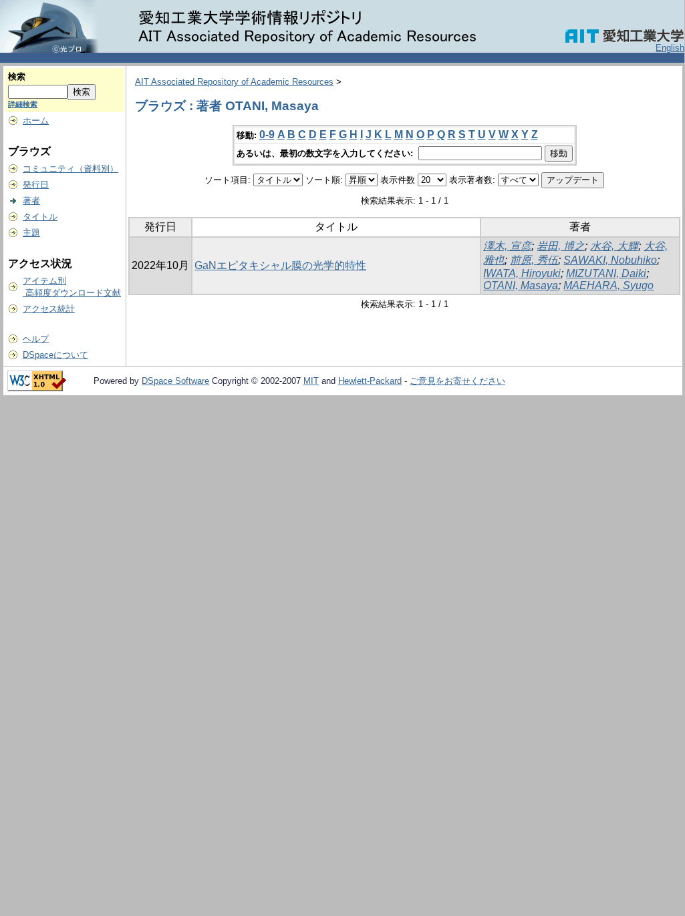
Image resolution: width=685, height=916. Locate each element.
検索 (16, 76)
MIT (311, 381)
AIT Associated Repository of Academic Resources (234, 82)
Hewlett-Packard (370, 381)
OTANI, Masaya (520, 285)
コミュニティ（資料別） (70, 169)
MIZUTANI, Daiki (606, 273)
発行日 (36, 185)
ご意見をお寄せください (457, 381)
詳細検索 (22, 104)
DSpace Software (175, 381)
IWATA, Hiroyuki (522, 273)
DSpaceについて (55, 355)
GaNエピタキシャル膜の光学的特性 (280, 265)
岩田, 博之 (561, 246)
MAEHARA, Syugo (608, 285)
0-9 (267, 134)
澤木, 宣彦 (507, 246)
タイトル (40, 217)
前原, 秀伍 (534, 260)
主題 (31, 233)
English (670, 48)
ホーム (36, 121)
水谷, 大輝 (614, 246)
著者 (31, 201)
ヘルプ (36, 339)
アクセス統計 (49, 309)
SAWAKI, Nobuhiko (610, 260)
